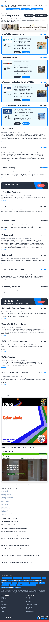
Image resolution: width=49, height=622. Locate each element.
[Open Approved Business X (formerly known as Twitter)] (12, 617)
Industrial (14, 582)
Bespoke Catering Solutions (7, 493)
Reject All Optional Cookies (37, 9)
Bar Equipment (4, 491)
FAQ (2, 613)
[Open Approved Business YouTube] (10, 617)
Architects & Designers (6, 577)
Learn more (17, 52)
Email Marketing (4, 604)
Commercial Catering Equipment (8, 500)
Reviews (3, 610)
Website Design (4, 603)
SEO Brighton (29, 605)
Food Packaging (4, 507)
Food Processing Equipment (7, 508)
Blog (27, 603)
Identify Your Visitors (5, 600)
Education (4, 580)
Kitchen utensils (4, 511)
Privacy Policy (4, 5)
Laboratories (41, 582)
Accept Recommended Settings (13, 9)
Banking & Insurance (17, 577)
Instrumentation (34, 582)
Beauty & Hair (26, 577)
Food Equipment (5, 504)
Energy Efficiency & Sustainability (15, 580)
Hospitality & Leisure (6, 582)
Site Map (28, 597)
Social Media (3, 607)
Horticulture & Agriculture (36, 580)
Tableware (3, 514)
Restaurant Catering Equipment (8, 513)
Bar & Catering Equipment (6, 490)
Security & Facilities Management (28, 585)
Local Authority (5, 585)
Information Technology (23, 582)
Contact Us (28, 601)
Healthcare (26, 580)
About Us (28, 598)
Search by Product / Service (41, 15)
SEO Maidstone (29, 607)
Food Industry (4, 505)
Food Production (5, 510)
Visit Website (26, 52)
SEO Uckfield (28, 613)
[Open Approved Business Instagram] (4, 617)
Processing (13, 585)
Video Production (4, 605)
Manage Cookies (25, 9)
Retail (19, 585)
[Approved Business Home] (42, 617)
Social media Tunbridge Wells (31, 604)
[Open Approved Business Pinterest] (6, 617)
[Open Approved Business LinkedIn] (8, 617)
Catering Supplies (5, 498)
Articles (2, 611)
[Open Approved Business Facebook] (2, 617)
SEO (2, 601)
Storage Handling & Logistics (8, 587)
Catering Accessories (6, 494)
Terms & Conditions (30, 600)
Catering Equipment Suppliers (7, 497)
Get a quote (41, 185)
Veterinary (18, 587)
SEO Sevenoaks (29, 608)
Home (2, 597)
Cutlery (3, 503)
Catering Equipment (5, 495)
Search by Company (29, 15)
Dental (44, 577)
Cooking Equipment (5, 501)
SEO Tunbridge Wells (30, 611)
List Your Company (5, 598)
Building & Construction (36, 577)
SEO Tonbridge (29, 610)
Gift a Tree (3, 608)
